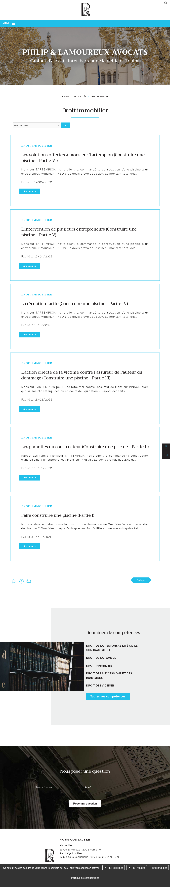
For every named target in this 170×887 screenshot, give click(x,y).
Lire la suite (29, 191)
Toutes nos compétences (108, 696)
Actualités (80, 96)
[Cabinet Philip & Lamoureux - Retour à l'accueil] (85, 9)
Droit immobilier (100, 96)
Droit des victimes (100, 685)
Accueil (66, 96)
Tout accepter (114, 867)
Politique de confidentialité (85, 877)
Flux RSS (14, 581)
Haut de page (21, 581)
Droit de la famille (101, 657)
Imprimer (29, 581)
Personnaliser (158, 867)
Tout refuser (137, 867)
